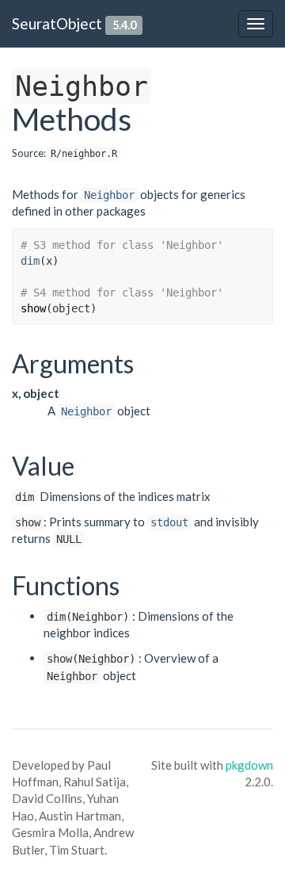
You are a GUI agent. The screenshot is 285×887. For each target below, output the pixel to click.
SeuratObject (57, 23)
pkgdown (249, 765)
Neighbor (109, 195)
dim (30, 260)
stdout (169, 522)
